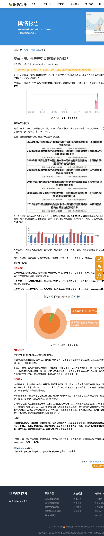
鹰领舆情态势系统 (53, 511)
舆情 (20, 448)
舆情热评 (77, 503)
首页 (33, 4)
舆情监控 (18, 4)
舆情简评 (77, 511)
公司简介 (99, 499)
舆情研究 (77, 507)
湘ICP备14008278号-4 (91, 527)
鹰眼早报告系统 (52, 507)
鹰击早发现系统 (95, 462)
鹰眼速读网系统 (52, 499)
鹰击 (93, 75)
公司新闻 (99, 507)
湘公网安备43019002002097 (75, 527)
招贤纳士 (99, 511)
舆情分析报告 (51, 515)
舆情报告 (77, 499)
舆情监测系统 (81, 533)
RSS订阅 (98, 515)
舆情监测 (44, 533)
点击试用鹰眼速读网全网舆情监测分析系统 (74, 70)
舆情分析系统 (71, 533)
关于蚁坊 (89, 4)
